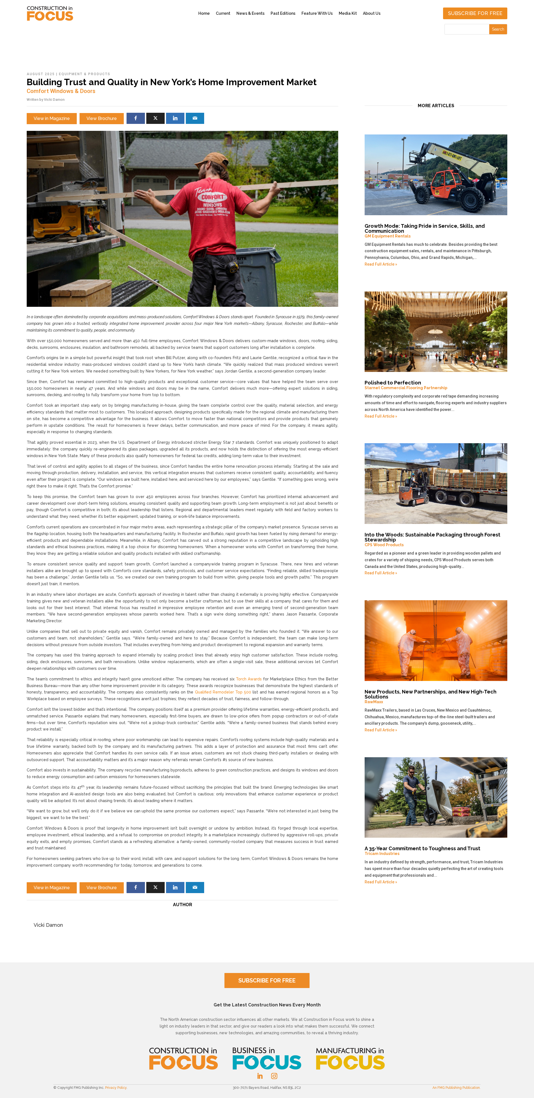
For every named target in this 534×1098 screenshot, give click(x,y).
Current (223, 13)
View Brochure (101, 118)
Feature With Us (317, 13)
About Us (371, 13)
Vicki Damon (54, 99)
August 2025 (41, 74)
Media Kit (348, 13)
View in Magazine (52, 118)
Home (204, 13)
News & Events (250, 13)
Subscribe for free (475, 13)
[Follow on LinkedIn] (260, 1076)
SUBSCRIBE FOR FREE (267, 980)
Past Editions (283, 13)
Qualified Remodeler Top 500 (223, 692)
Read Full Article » (381, 264)
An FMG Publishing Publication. (456, 1088)
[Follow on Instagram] (274, 1076)
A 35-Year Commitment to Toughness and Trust (422, 850)
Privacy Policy (116, 1088)
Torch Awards (249, 679)
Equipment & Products (84, 74)
